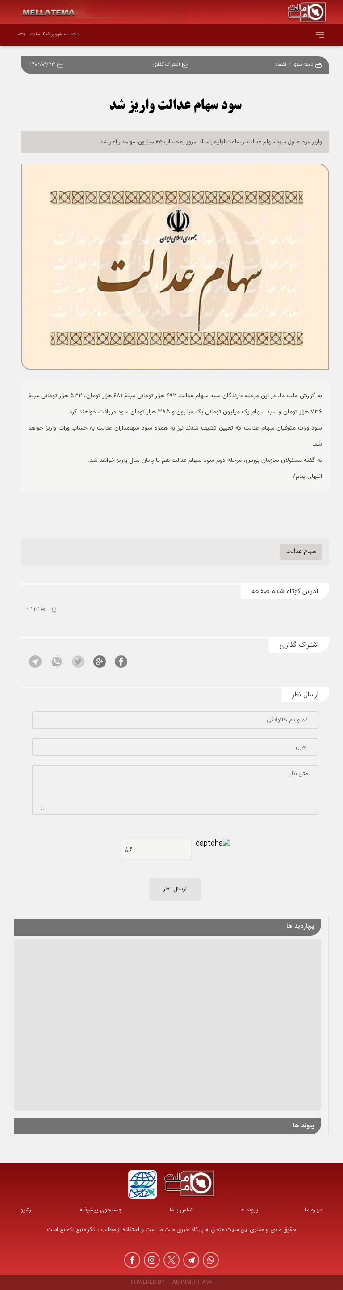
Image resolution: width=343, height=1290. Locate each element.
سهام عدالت (301, 551)
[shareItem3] (78, 661)
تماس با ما (181, 1210)
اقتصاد (281, 65)
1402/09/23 (42, 65)
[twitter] (171, 1260)
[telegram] (191, 1260)
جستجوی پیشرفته (100, 1210)
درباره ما (313, 1210)
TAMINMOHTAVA (191, 1282)
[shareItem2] (99, 661)
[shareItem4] (57, 661)
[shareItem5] (35, 661)
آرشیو (27, 1210)
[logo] (189, 1184)
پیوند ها (248, 1210)
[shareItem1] (121, 661)
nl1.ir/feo (36, 610)
